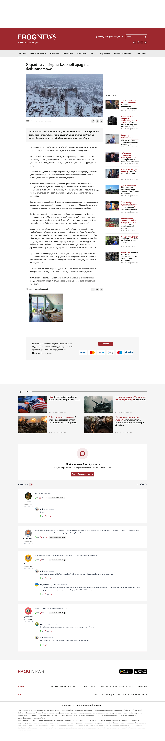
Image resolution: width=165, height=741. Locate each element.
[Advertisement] (82, 14)
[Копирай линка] (93, 121)
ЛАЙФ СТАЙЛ (142, 686)
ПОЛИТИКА (93, 686)
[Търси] (145, 37)
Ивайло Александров (39, 289)
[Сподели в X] (101, 121)
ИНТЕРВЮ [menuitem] (54, 53)
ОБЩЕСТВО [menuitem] (68, 53)
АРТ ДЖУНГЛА (111, 686)
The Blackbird (28, 539)
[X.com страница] (141, 42)
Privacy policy (97, 705)
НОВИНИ (29, 121)
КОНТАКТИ (106, 694)
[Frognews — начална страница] (31, 671)
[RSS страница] (145, 42)
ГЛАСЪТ (63, 686)
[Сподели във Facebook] (97, 121)
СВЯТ (102, 686)
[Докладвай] (45, 498)
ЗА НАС (97, 694)
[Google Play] (126, 671)
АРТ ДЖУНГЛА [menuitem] (104, 53)
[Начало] (134, 42)
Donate (106, 343)
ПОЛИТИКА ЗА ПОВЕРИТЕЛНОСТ (134, 694)
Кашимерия (28, 564)
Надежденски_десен (48, 585)
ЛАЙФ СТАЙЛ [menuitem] (141, 53)
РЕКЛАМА (116, 694)
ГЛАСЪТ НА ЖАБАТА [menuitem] (38, 53)
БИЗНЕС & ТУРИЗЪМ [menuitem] (122, 53)
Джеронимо (28, 617)
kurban (28, 502)
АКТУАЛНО (82, 686)
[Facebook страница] (138, 42)
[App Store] (140, 671)
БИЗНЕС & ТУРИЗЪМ (127, 686)
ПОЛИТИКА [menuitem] (81, 53)
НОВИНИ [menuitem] (22, 53)
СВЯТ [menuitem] (92, 53)
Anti (41, 509)
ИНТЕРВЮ (72, 686)
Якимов (43, 624)
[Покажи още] (82, 734)
